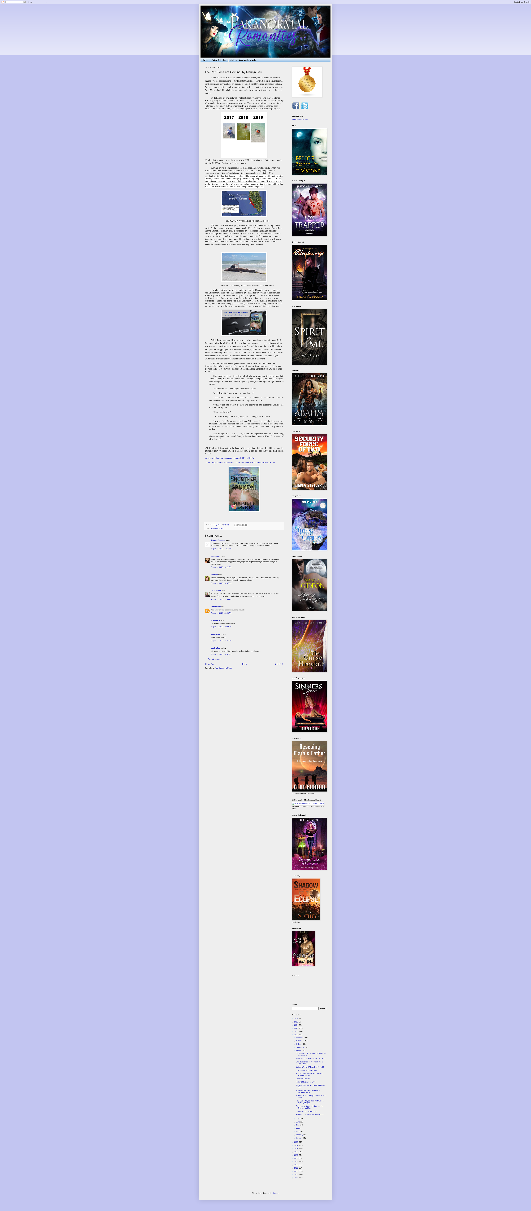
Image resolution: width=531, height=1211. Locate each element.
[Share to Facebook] (243, 525)
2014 (296, 1161)
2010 (296, 1174)
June (298, 1122)
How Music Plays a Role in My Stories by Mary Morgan (310, 1102)
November (300, 1041)
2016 (296, 1155)
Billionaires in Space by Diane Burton (310, 1115)
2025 (296, 1022)
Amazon (209, 458)
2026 (296, 1019)
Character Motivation (304, 1079)
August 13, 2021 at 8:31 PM (221, 641)
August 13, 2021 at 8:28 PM (221, 613)
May (298, 1125)
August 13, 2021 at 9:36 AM (221, 599)
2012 (296, 1168)
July (298, 1119)
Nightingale (215, 556)
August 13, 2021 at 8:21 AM (221, 567)
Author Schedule (219, 60)
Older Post (279, 664)
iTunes (207, 462)
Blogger (275, 1193)
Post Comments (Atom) (223, 668)
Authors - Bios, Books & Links (243, 60)
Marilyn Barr (216, 607)
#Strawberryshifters (217, 528)
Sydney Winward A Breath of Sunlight (310, 1067)
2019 (296, 1145)
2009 (296, 1178)
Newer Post (209, 664)
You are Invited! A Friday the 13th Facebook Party (308, 1091)
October (299, 1044)
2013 (296, 1165)
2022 (296, 1032)
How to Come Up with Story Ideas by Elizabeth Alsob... (309, 1074)
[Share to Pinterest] (246, 525)
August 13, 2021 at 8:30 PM (221, 627)
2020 (296, 1142)
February (299, 1135)
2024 (296, 1025)
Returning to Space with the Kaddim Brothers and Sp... (309, 1107)
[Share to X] (240, 525)
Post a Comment (214, 659)
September (300, 1047)
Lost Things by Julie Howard (306, 1070)
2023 (296, 1028)
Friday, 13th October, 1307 (306, 1082)
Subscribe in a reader (300, 120)
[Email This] (235, 525)
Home (205, 60)
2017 (296, 1152)
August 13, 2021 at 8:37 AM (221, 583)
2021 (296, 1035)
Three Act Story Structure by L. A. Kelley (310, 1059)
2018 (296, 1149)
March (298, 1132)
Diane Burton (216, 591)
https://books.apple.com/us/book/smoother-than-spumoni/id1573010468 (243, 462)
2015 (296, 1158)
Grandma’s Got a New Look (306, 1111)
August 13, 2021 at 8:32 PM (221, 654)
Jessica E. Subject (218, 540)
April (298, 1128)
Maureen (214, 575)
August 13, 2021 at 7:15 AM (221, 549)
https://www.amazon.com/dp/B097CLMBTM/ (234, 458)
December (300, 1038)
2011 (296, 1171)
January (299, 1138)
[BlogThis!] (238, 525)
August (299, 1051)
